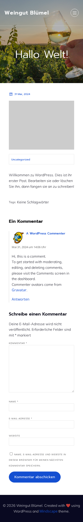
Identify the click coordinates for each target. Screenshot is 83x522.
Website (14, 435)
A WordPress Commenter (45, 233)
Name (13, 401)
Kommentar (18, 343)
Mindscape (48, 511)
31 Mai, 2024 (22, 94)
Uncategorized (20, 160)
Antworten (20, 299)
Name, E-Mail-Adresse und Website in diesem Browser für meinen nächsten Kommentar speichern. (37, 460)
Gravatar (19, 290)
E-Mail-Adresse (20, 418)
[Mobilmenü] (75, 13)
